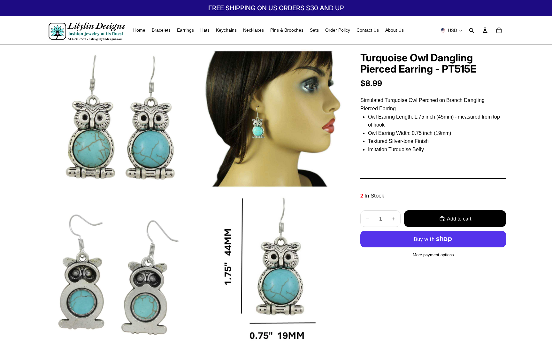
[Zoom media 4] (270, 269)
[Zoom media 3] (120, 269)
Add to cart (459, 218)
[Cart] (499, 30)
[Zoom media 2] (270, 118)
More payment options (433, 254)
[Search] (471, 30)
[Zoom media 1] (120, 118)
